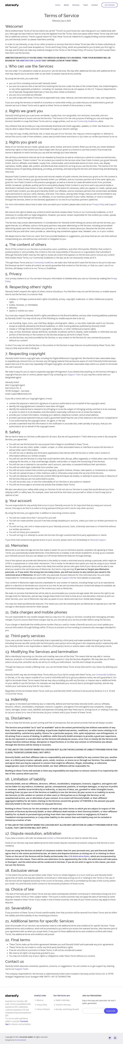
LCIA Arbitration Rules (78, 856)
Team (85, 5)
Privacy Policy (98, 204)
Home (57, 5)
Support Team (74, 374)
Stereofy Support (98, 540)
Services (75, 5)
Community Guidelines (87, 121)
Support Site (67, 577)
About (66, 5)
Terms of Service (43, 1009)
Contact (94, 5)
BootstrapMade (20, 1040)
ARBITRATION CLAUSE (30, 60)
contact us (51, 838)
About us (40, 1000)
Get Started (109, 5)
